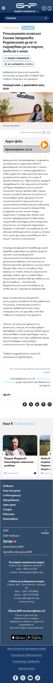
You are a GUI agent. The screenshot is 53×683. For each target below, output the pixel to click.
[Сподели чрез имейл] (49, 404)
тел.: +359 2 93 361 (26, 569)
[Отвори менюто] (3, 8)
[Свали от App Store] (19, 637)
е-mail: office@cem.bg (26, 598)
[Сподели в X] (31, 404)
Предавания (11, 500)
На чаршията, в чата (20, 64)
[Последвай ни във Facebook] (15, 678)
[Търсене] (46, 18)
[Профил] (49, 8)
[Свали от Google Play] (34, 637)
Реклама (8, 514)
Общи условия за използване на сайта (26, 648)
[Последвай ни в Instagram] (23, 678)
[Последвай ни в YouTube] (30, 678)
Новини (8, 486)
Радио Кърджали (18, 58)
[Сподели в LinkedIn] (37, 404)
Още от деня (11, 490)
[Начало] (26, 5)
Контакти (10, 518)
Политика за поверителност (26, 655)
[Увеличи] (44, 132)
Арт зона (9, 504)
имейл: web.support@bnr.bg (26, 572)
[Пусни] (44, 144)
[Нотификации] (44, 8)
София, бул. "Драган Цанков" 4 (26, 565)
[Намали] (48, 132)
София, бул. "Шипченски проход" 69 (26, 586)
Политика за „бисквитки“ (26, 661)
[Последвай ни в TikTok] (37, 678)
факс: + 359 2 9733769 (26, 594)
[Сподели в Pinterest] (43, 404)
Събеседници (11, 27)
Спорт (7, 509)
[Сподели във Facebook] (24, 404)
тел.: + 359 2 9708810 (26, 591)
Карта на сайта (26, 668)
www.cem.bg (26, 601)
